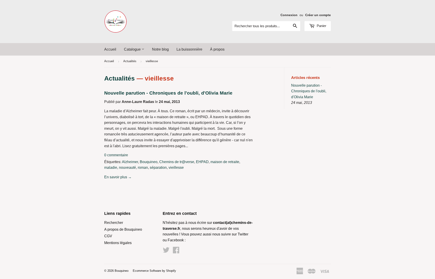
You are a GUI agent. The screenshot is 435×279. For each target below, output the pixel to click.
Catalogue (133, 49)
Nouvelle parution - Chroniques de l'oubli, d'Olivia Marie (168, 93)
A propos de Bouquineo (123, 229)
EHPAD (202, 162)
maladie (110, 167)
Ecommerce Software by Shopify (154, 270)
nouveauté (127, 167)
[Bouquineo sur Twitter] (166, 251)
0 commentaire (116, 155)
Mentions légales (118, 243)
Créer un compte (318, 15)
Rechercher (113, 223)
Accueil (110, 49)
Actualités (129, 61)
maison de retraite (224, 162)
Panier (321, 26)
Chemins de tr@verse (176, 162)
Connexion (288, 15)
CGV (108, 236)
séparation (158, 167)
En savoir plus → (118, 177)
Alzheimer (130, 162)
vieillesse (176, 167)
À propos (217, 49)
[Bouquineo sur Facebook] (176, 251)
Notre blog (160, 49)
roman (143, 167)
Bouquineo (148, 162)
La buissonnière (189, 49)
